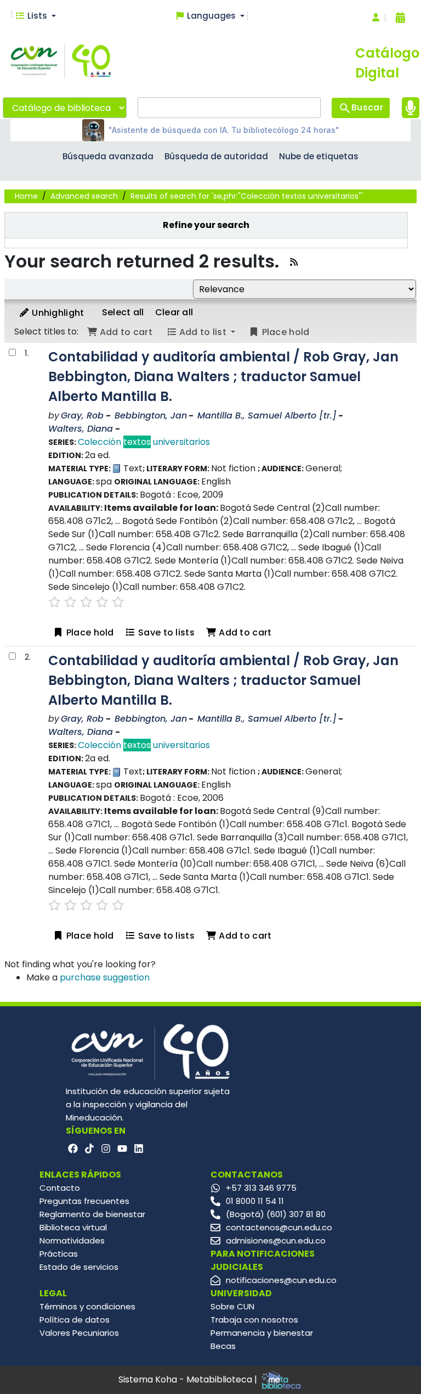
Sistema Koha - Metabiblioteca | (188, 1379)
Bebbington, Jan (151, 415)
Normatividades (72, 1240)
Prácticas (58, 1253)
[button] (35, 16)
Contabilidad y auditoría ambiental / (223, 376)
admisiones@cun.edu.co (276, 1240)
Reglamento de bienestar (92, 1214)
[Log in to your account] (376, 18)
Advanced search (84, 196)
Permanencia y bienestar (261, 1333)
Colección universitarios (144, 442)
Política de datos (74, 1319)
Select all (123, 312)
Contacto (59, 1188)
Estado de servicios (78, 1267)
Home (26, 196)
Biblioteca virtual (73, 1227)
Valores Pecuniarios (79, 1333)
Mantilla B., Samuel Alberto (267, 415)
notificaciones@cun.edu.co (281, 1280)
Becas (223, 1346)
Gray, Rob (82, 415)
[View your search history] (400, 17)
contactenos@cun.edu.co (279, 1227)
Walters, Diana (80, 428)
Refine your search (206, 225)
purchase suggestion (105, 977)
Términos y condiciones (87, 1306)
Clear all (174, 312)
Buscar (367, 107)
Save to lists (165, 632)
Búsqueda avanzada (107, 156)
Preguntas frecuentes (84, 1201)
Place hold (88, 632)
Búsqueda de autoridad (216, 156)
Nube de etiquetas (319, 156)
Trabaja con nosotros (254, 1319)
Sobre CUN (232, 1306)
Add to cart (244, 632)
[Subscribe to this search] (293, 262)
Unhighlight (57, 312)
